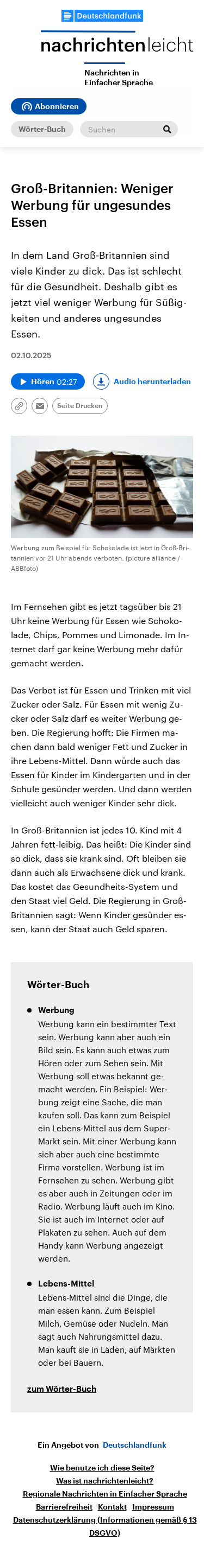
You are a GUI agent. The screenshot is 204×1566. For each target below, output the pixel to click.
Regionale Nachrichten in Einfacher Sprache (105, 1494)
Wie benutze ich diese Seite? (102, 1468)
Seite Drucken (80, 406)
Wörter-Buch (42, 129)
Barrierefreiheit (64, 1507)
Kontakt (112, 1507)
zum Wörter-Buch (61, 1389)
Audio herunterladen (152, 381)
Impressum (153, 1507)
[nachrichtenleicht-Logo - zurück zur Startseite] (117, 46)
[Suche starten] (167, 129)
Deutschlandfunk (134, 1445)
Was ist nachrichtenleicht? (104, 1481)
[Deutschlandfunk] (102, 16)
